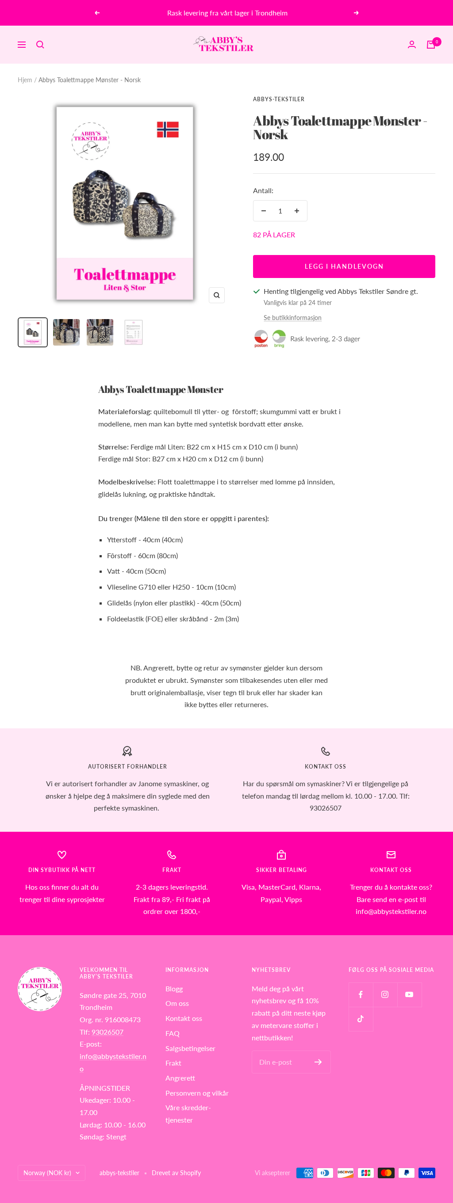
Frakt (173, 1062)
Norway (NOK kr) (47, 1172)
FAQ (172, 1033)
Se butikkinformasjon (293, 317)
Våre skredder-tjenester (188, 1113)
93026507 (107, 1032)
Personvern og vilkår (197, 1093)
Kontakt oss (183, 1018)
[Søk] (40, 45)
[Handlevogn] (430, 45)
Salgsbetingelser (190, 1048)
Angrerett (180, 1078)
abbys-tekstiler (279, 99)
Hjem (25, 80)
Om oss (177, 1003)
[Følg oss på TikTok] (361, 1019)
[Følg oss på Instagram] (385, 994)
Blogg (174, 988)
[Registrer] (318, 1062)
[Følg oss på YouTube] (409, 994)
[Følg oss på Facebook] (361, 994)
